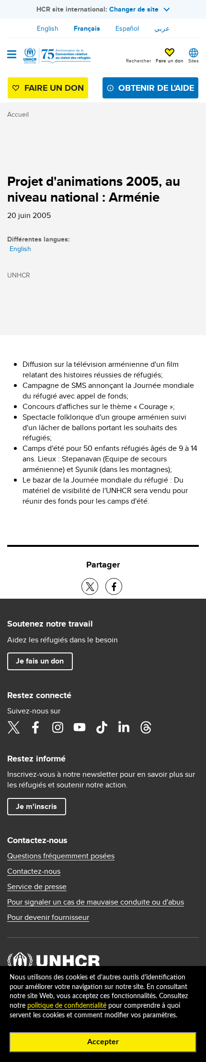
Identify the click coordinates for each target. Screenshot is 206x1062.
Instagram (57, 727)
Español (127, 28)
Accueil (18, 114)
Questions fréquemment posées (60, 856)
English (47, 28)
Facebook (35, 727)
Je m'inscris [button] (36, 806)
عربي (162, 28)
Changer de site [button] (134, 9)
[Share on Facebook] (113, 586)
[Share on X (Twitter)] (89, 586)
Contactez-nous (33, 871)
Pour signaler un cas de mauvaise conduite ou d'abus (95, 902)
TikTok (101, 727)
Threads (145, 727)
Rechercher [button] (138, 60)
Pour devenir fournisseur (48, 917)
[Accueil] (56, 55)
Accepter (103, 1042)
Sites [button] (193, 60)
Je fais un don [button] (40, 660)
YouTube (79, 727)
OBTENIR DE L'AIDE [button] (156, 88)
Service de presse (37, 886)
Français (87, 28)
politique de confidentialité (66, 1005)
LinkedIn (123, 727)
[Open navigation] (11, 55)
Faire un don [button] (169, 60)
